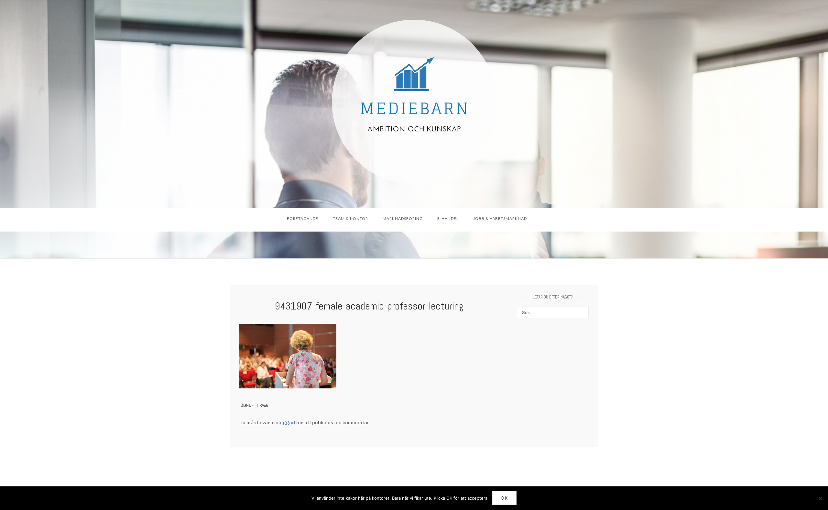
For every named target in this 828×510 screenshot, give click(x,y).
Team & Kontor (350, 218)
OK (504, 498)
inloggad (284, 423)
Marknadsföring (403, 218)
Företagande (302, 218)
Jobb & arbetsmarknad (500, 218)
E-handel (448, 218)
